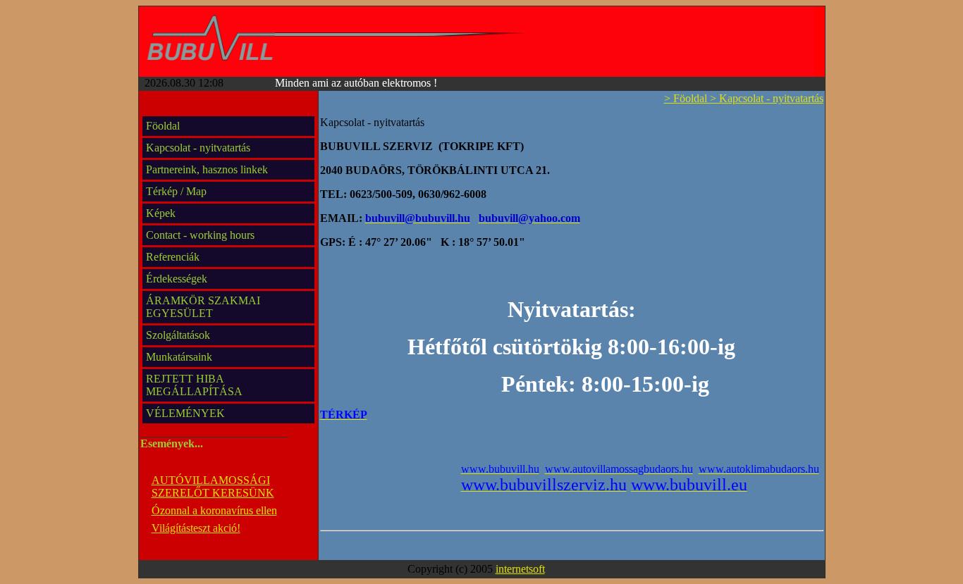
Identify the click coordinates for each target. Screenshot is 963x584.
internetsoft (520, 569)
